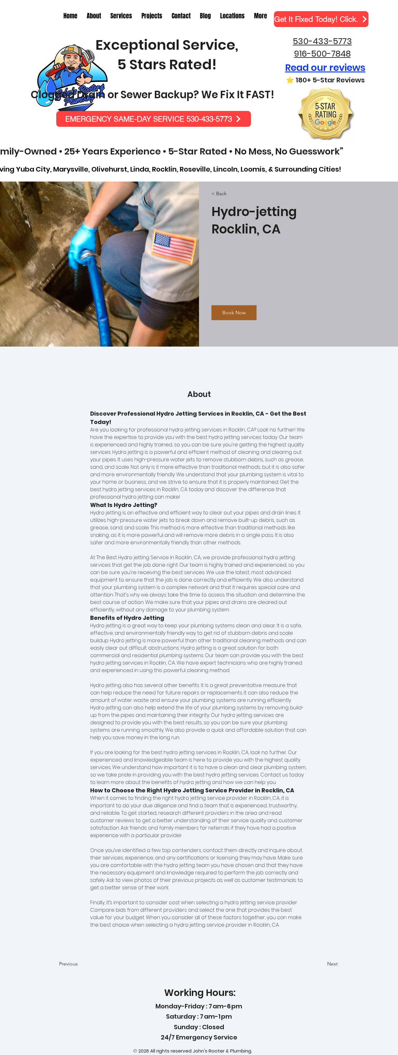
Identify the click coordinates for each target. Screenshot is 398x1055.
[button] (260, 16)
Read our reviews (325, 67)
